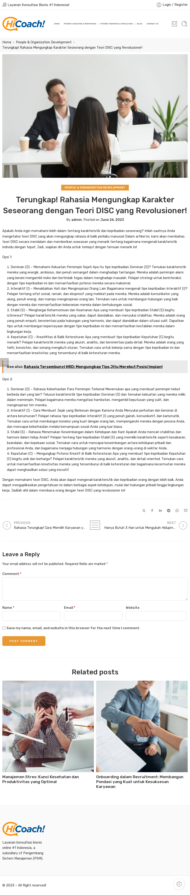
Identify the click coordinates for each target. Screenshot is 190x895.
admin (76, 220)
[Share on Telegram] (169, 510)
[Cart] (174, 24)
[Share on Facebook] (152, 510)
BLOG (139, 24)
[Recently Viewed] (179, 884)
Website (132, 608)
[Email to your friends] (186, 510)
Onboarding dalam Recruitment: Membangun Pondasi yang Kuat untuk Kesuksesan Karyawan (139, 781)
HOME (57, 24)
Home (6, 42)
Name (8, 608)
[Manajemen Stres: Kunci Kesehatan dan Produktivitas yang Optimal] (48, 726)
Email (69, 608)
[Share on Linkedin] (160, 510)
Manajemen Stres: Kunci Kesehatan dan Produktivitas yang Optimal (40, 779)
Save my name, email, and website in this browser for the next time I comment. (73, 628)
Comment (11, 574)
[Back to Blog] (95, 525)
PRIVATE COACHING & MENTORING (80, 24)
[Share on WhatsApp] (177, 510)
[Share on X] (144, 510)
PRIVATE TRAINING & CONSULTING (116, 24)
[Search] (184, 24)
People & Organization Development (44, 42)
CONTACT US (152, 24)
